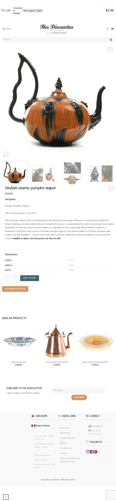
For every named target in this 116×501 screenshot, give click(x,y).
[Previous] (7, 102)
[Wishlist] (111, 188)
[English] (112, 10)
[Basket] (112, 29)
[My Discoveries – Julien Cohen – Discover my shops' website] (57, 29)
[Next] (108, 102)
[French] (108, 10)
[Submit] (111, 39)
